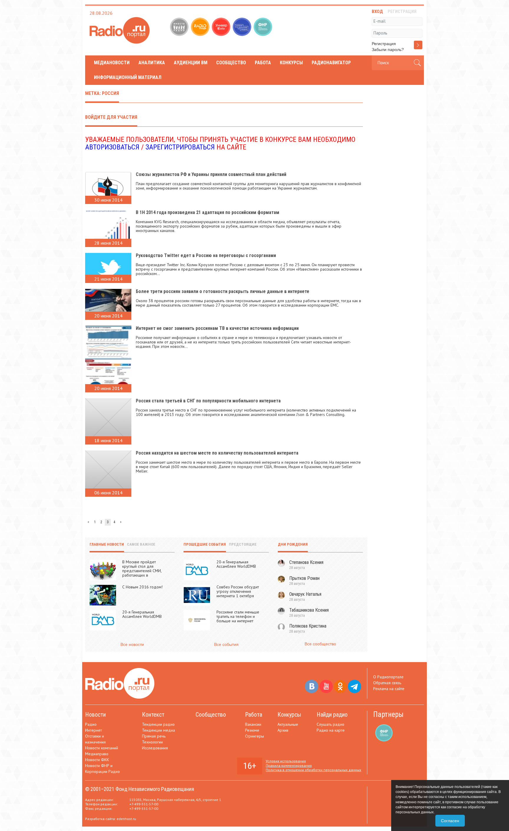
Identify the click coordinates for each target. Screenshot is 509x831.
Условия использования (286, 761)
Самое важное (141, 544)
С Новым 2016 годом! (142, 587)
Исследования (155, 748)
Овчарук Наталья (305, 594)
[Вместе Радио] (180, 27)
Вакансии (253, 724)
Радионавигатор (331, 62)
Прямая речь (154, 736)
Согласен (450, 820)
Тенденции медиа (158, 730)
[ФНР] (263, 27)
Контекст (153, 714)
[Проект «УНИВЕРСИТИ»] (222, 27)
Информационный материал (127, 77)
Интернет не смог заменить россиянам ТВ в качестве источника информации (217, 328)
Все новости (132, 644)
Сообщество (231, 62)
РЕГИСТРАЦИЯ (402, 11)
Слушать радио (330, 724)
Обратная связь (387, 682)
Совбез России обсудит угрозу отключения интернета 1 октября (238, 591)
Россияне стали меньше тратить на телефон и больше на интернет (238, 616)
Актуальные (287, 724)
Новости (95, 714)
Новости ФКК (97, 759)
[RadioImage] (201, 27)
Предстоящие (243, 544)
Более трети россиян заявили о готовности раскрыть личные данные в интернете (222, 291)
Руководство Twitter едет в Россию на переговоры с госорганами (206, 255)
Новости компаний (101, 748)
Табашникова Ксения (309, 610)
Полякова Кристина (307, 626)
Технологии (152, 742)
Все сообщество (320, 643)
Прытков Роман (304, 578)
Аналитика (151, 62)
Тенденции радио (158, 724)
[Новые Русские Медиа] (242, 27)
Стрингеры (254, 736)
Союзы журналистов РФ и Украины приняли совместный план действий (211, 174)
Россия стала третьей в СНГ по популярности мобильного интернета (208, 401)
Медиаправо (96, 753)
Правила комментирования (289, 765)
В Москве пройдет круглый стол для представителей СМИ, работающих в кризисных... (141, 570)
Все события (226, 644)
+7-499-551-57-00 (143, 804)
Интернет (93, 730)
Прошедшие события (205, 544)
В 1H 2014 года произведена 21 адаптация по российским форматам (207, 212)
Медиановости (112, 62)
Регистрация (384, 43)
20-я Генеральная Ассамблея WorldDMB (142, 614)
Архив (282, 730)
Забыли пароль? (388, 49)
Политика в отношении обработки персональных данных (313, 770)
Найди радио (332, 714)
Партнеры (388, 714)
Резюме (252, 730)
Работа (263, 62)
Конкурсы (291, 62)
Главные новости (107, 544)
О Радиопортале (388, 676)
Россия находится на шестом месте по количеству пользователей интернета (217, 453)
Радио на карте (331, 730)
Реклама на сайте (388, 688)
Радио (91, 724)
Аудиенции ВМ (190, 62)
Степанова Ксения (306, 562)
